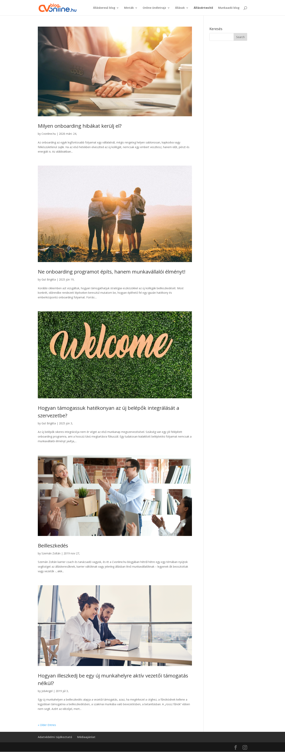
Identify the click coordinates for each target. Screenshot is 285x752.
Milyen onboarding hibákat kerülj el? (80, 125)
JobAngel (47, 691)
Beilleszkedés (53, 545)
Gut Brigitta (48, 279)
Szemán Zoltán (50, 553)
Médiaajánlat (86, 737)
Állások (180, 8)
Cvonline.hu (48, 133)
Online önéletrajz (154, 8)
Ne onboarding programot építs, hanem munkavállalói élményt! (111, 271)
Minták (129, 8)
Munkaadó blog (228, 8)
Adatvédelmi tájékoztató (55, 737)
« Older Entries (47, 725)
